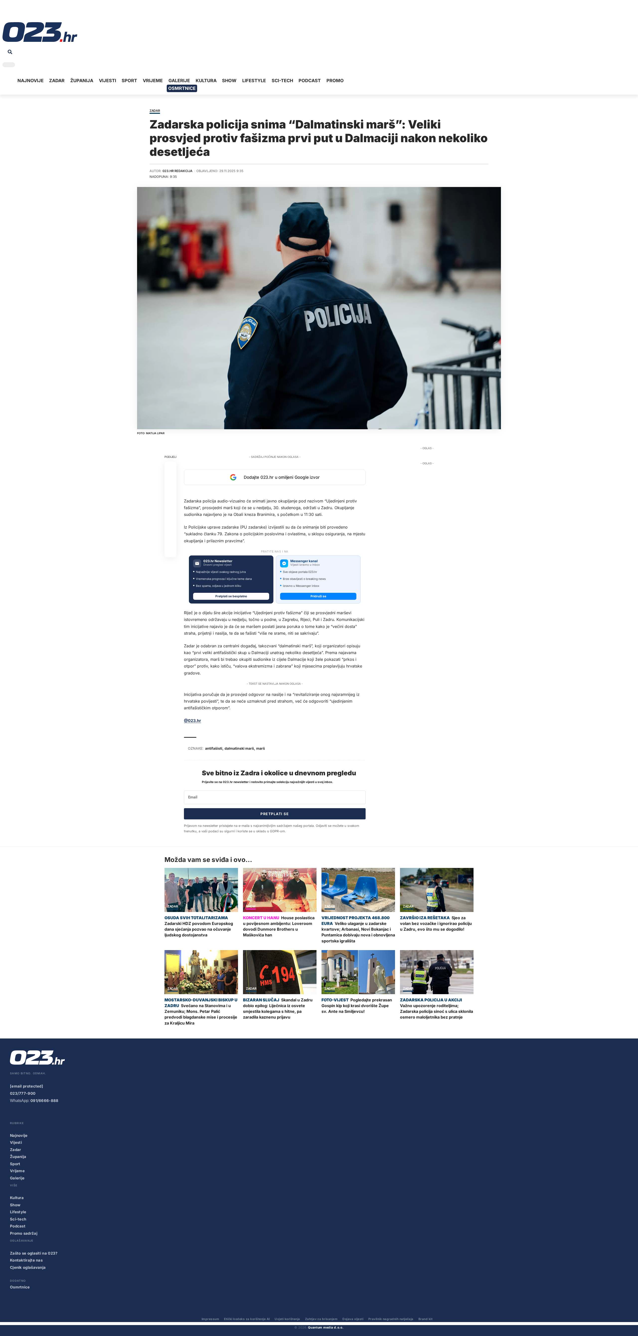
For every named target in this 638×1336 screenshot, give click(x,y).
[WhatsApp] (44, 12)
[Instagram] (21, 12)
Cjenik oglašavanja (28, 1267)
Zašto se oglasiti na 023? (34, 1253)
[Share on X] (170, 480)
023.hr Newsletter (217, 561)
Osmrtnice (20, 1287)
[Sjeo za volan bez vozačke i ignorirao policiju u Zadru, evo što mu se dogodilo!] (437, 890)
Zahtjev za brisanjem (321, 1319)
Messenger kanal (304, 561)
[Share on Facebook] (170, 468)
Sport (15, 1163)
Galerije (17, 1178)
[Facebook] (5, 12)
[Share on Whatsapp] (170, 491)
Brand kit (425, 1319)
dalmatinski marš (239, 748)
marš (260, 748)
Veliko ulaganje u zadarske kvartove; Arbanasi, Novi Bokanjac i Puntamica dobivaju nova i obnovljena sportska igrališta (358, 932)
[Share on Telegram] (170, 515)
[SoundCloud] (36, 12)
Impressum (210, 1319)
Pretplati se (274, 814)
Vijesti (16, 1142)
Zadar (155, 111)
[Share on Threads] (170, 527)
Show (251, 906)
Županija (18, 1156)
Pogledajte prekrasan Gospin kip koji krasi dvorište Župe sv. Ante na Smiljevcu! (356, 1005)
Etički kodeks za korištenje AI (247, 1319)
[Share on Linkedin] (170, 503)
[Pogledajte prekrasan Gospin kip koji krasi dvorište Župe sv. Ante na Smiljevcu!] (358, 972)
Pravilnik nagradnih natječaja (390, 1319)
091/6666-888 (44, 1100)
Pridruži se (318, 596)
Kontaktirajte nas (26, 1260)
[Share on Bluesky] (170, 539)
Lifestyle (18, 1212)
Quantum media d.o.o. (325, 1327)
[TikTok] (29, 12)
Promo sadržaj (23, 1233)
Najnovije (19, 1135)
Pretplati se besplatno (231, 596)
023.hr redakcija (177, 171)
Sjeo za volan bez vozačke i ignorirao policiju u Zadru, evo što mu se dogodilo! (436, 923)
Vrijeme (17, 1170)
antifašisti (213, 748)
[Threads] (52, 12)
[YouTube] (13, 12)
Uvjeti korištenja (287, 1319)
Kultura (17, 1197)
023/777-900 (22, 1093)
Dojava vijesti (352, 1319)
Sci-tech (18, 1219)
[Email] (170, 551)
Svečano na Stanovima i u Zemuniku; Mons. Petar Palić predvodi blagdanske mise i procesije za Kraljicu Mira (200, 1014)
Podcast (17, 1226)
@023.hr (192, 720)
